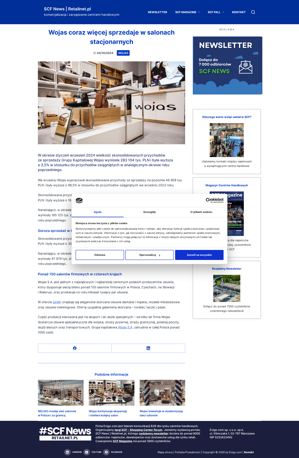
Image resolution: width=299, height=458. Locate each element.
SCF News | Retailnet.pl (67, 8)
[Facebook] (75, 348)
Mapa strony (165, 452)
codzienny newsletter (154, 433)
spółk (57, 302)
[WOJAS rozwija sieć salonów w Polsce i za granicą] (61, 392)
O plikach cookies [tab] (201, 211)
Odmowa (99, 254)
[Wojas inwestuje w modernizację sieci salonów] (162, 392)
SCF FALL (214, 12)
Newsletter (157, 12)
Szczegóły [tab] (149, 211)
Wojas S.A (124, 327)
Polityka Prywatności (187, 452)
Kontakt (239, 12)
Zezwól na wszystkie (199, 254)
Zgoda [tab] (98, 211)
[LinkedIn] (148, 348)
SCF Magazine (185, 12)
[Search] (253, 12)
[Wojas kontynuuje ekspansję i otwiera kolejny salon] (111, 392)
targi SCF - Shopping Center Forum (138, 430)
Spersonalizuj (147, 254)
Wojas (123, 53)
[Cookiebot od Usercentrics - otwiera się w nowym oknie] (208, 200)
